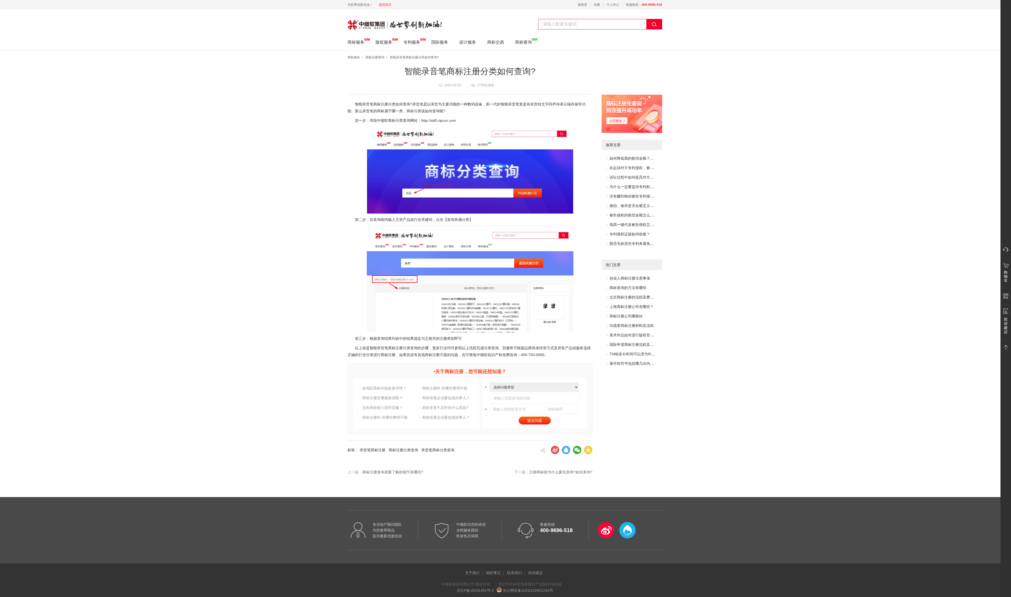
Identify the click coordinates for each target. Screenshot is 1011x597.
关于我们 (472, 573)
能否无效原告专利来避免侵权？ (635, 243)
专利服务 (411, 42)
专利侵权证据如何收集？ (629, 234)
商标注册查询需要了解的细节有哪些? (392, 472)
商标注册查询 (374, 57)
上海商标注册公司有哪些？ (631, 307)
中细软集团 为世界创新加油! (374, 22)
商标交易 (495, 42)
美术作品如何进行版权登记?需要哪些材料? (644, 335)
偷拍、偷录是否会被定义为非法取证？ (640, 206)
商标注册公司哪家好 (626, 316)
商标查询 (523, 42)
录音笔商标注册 (372, 450)
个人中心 (613, 5)
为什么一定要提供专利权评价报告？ (638, 187)
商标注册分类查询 (403, 450)
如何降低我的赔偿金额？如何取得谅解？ (642, 158)
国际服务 (439, 42)
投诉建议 (535, 573)
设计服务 (467, 42)
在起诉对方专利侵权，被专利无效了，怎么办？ (648, 168)
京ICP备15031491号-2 (475, 590)
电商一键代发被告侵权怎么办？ (635, 224)
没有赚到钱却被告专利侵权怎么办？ (638, 196)
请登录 (582, 5)
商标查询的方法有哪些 (627, 288)
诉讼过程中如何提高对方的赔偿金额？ (640, 177)
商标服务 (356, 42)
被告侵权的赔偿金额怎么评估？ (635, 215)
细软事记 (493, 573)
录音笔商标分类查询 (437, 450)
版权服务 (383, 42)
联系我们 (514, 573)
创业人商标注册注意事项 (629, 278)
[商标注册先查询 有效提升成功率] (647, 116)
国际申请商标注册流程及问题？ (635, 344)
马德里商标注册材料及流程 (631, 325)
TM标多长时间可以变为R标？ (633, 354)
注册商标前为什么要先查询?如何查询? (560, 472)
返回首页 (385, 5)
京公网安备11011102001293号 (527, 590)
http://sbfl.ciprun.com (438, 120)
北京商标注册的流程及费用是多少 (637, 297)
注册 (597, 5)
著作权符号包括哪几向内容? (632, 363)
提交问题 (534, 420)
